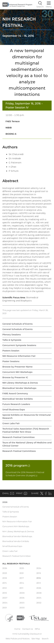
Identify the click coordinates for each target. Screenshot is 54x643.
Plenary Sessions (11, 334)
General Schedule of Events (17, 324)
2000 (22, 607)
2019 (38, 573)
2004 (5, 602)
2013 (38, 583)
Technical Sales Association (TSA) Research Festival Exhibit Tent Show (25, 430)
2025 (22, 568)
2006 (22, 598)
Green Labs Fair (11, 423)
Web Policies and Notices (18, 638)
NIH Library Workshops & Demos (20, 382)
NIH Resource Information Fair (19, 356)
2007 (4, 598)
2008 (38, 593)
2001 (4, 607)
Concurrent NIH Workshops (17, 372)
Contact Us (27, 629)
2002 (38, 602)
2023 (4, 573)
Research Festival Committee (18, 437)
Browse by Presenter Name (17, 366)
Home (17, 629)
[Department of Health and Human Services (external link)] (9, 617)
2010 (4, 593)
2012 (4, 588)
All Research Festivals (16, 563)
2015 (4, 583)
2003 (22, 602)
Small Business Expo (13, 409)
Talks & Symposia (11, 340)
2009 (22, 593)
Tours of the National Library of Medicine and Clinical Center (27, 444)
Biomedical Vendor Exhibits (17, 399)
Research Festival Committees (19, 451)
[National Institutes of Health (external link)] (21, 617)
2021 (22, 573)
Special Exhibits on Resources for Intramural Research (26, 416)
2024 (38, 568)
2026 (4, 502)
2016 (18, 465)
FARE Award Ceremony (15, 393)
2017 (22, 578)
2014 (22, 583)
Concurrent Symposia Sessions (19, 345)
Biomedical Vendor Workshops (19, 388)
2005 (38, 598)
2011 (21, 588)
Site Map (36, 638)
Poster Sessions (10, 361)
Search (45, 638)
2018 (4, 578)
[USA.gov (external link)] (38, 617)
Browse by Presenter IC (15, 377)
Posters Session (10, 350)
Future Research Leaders (16, 404)
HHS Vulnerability (27, 634)
